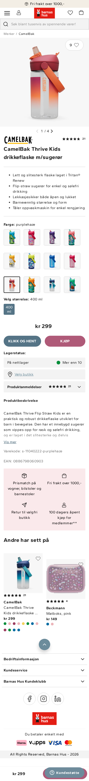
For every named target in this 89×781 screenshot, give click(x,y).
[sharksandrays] (32, 261)
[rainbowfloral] (32, 237)
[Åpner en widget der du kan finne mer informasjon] (64, 773)
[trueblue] (52, 261)
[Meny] (7, 13)
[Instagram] (43, 699)
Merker (9, 34)
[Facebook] (29, 699)
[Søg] (5, 24)
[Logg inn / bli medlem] (18, 12)
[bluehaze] (52, 285)
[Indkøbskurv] (82, 13)
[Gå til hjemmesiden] (44, 13)
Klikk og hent (22, 341)
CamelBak (26, 34)
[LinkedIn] (58, 699)
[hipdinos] (12, 237)
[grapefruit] (72, 261)
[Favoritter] (70, 12)
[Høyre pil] (52, 131)
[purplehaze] (12, 285)
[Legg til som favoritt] (38, 558)
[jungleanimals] (32, 285)
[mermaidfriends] (72, 237)
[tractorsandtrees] (12, 261)
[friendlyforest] (72, 285)
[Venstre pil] (37, 131)
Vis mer (10, 442)
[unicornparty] (52, 237)
